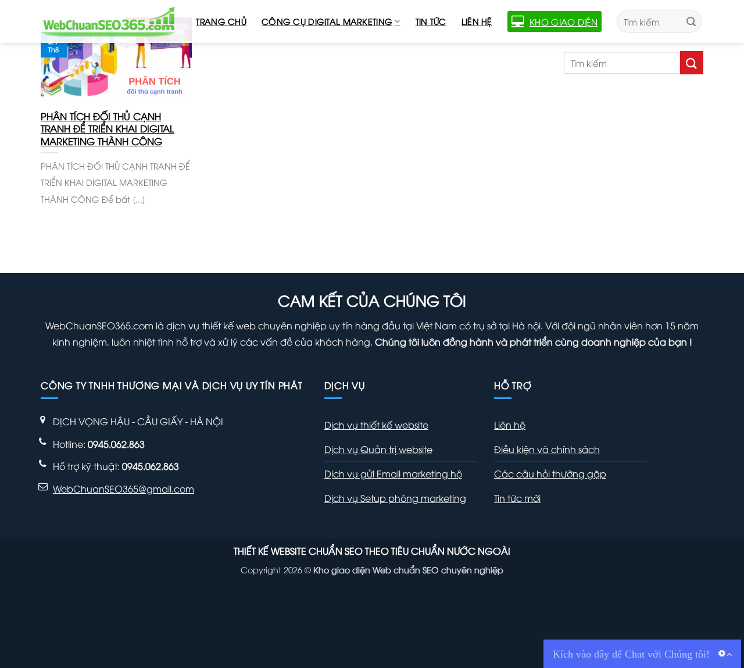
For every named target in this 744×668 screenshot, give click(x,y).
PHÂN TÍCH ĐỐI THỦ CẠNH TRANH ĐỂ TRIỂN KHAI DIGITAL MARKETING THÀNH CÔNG (107, 129)
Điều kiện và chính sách (547, 449)
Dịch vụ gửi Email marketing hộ (393, 473)
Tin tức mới (517, 497)
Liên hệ (477, 21)
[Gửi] (691, 21)
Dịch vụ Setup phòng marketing (395, 497)
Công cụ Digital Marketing (327, 21)
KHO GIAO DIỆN (564, 21)
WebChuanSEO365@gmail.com (123, 488)
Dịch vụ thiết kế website (376, 424)
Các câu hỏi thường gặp (550, 473)
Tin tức (431, 21)
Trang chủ (221, 21)
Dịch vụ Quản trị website (378, 449)
